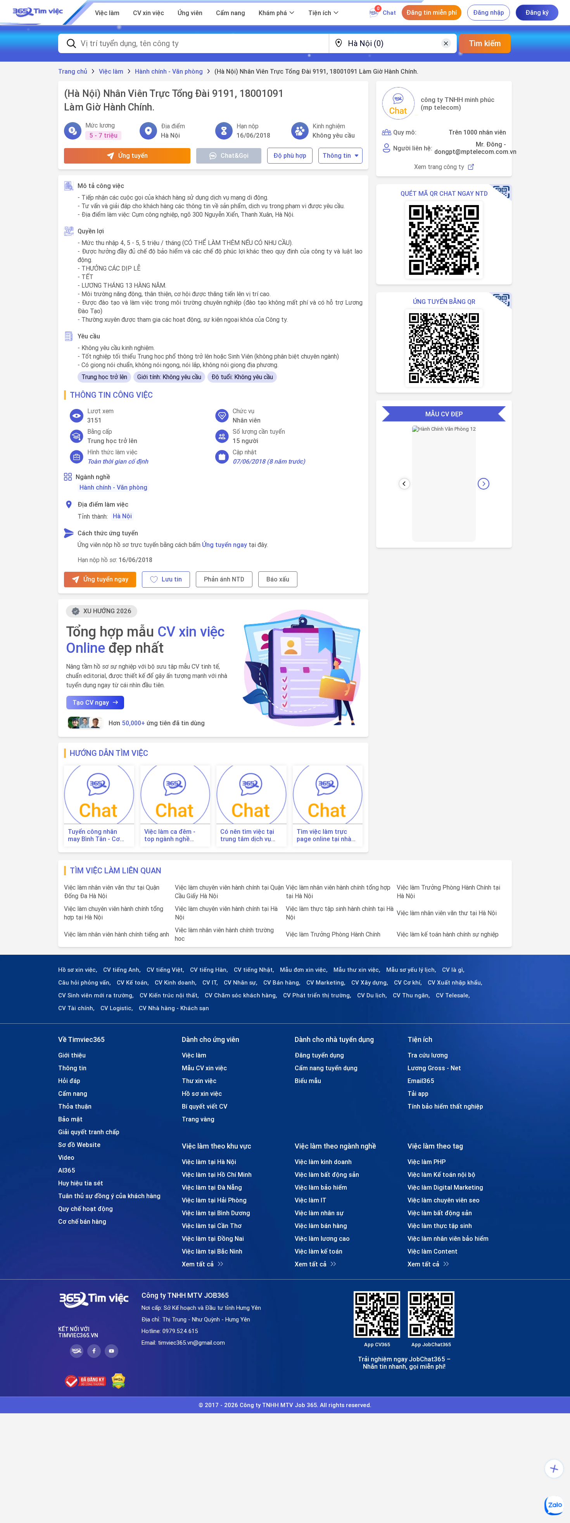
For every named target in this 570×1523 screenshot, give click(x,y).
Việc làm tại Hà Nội (209, 1161)
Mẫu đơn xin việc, (304, 969)
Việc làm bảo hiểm (321, 1187)
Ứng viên (190, 13)
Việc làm (107, 13)
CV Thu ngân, (411, 995)
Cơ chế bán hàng (82, 1221)
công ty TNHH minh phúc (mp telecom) (457, 103)
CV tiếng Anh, (122, 969)
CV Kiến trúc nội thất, (169, 995)
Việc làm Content (433, 1251)
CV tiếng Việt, (165, 969)
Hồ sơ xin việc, (77, 969)
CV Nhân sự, (240, 982)
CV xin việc (148, 13)
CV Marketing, (325, 982)
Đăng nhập (488, 12)
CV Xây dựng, (369, 982)
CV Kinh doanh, (176, 982)
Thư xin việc (199, 1080)
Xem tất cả (198, 1264)
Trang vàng (198, 1119)
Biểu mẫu (308, 1080)
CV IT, (210, 982)
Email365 (421, 1080)
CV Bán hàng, (282, 982)
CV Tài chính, (76, 1008)
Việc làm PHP (427, 1161)
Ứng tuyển (133, 155)
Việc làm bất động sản (327, 1174)
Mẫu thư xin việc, (356, 969)
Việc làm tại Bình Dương (216, 1212)
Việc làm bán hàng (321, 1225)
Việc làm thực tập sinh (440, 1225)
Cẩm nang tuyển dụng (326, 1067)
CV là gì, (453, 969)
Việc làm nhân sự (319, 1212)
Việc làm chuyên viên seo (444, 1200)
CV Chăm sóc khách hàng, (241, 995)
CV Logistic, (116, 1008)
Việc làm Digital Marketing (445, 1187)
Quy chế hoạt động (85, 1208)
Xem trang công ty (439, 167)
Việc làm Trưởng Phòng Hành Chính (333, 934)
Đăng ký (537, 12)
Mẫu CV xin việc (204, 1067)
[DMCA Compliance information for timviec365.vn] (118, 1381)
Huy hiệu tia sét (80, 1183)
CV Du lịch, (372, 995)
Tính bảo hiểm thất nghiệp (445, 1106)
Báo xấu (277, 579)
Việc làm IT (310, 1200)
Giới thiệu (72, 1055)
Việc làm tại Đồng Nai (213, 1238)
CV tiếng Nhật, (254, 969)
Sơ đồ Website (79, 1144)
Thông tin (337, 155)
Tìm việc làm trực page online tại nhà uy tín (324, 835)
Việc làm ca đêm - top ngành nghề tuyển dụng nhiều (169, 835)
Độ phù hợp (289, 155)
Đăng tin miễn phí (431, 12)
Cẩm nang (230, 13)
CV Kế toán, (133, 982)
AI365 (66, 1170)
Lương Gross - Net (434, 1067)
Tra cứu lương (428, 1055)
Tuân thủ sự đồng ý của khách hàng (109, 1195)
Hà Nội (122, 516)
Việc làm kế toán (318, 1251)
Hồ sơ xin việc (202, 1093)
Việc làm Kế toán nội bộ (441, 1174)
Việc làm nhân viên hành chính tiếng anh (116, 934)
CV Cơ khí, (408, 982)
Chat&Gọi (235, 155)
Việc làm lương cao (322, 1238)
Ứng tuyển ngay (224, 544)
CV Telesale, (453, 995)
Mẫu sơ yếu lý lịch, (411, 969)
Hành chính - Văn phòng (113, 487)
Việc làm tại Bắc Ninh (212, 1251)
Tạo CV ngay (91, 702)
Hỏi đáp (69, 1080)
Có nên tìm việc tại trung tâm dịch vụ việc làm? (247, 835)
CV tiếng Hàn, (209, 969)
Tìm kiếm (485, 43)
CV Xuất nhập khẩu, (455, 982)
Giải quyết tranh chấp (88, 1131)
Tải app (418, 1093)
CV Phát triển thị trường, (317, 995)
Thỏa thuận (75, 1106)
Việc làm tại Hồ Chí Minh (217, 1174)
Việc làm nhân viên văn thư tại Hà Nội (447, 913)
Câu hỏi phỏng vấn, (84, 982)
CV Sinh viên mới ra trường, (96, 995)
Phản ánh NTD (224, 579)
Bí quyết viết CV (204, 1106)
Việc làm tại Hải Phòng (214, 1200)
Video (66, 1157)
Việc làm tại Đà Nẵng (212, 1187)
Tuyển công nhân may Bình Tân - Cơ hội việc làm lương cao (94, 835)
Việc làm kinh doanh (323, 1161)
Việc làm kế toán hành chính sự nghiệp (448, 934)
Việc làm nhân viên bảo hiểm (448, 1238)
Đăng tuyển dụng (319, 1055)
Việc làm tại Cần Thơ (212, 1225)
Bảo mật (70, 1119)
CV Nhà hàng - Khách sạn (174, 1008)
